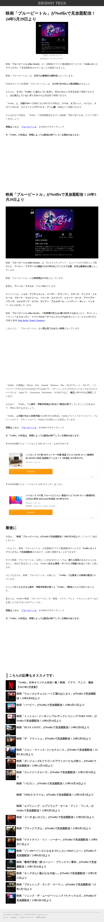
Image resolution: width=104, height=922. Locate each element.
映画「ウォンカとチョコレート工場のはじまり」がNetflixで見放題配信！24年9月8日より (56, 696)
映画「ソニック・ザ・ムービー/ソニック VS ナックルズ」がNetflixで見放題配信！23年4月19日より (56, 898)
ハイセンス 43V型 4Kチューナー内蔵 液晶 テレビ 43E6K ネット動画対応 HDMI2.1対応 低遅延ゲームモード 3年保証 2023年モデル (60, 456)
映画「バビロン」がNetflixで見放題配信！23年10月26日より (51, 783)
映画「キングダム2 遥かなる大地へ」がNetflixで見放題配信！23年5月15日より (57, 875)
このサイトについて (26, 917)
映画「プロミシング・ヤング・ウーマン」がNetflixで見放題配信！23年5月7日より (56, 887)
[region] (52, 162)
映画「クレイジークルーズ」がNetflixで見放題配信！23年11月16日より (56, 774)
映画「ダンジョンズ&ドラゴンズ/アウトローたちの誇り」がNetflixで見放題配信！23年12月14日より (56, 763)
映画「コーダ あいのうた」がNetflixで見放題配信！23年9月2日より (55, 817)
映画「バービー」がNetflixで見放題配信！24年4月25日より (51, 704)
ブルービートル (29, 127)
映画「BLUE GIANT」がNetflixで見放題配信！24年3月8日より (53, 727)
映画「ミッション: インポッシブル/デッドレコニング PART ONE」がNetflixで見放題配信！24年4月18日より (57, 718)
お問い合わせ (41, 917)
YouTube (14, 917)
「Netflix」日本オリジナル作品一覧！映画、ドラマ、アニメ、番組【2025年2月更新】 (55, 685)
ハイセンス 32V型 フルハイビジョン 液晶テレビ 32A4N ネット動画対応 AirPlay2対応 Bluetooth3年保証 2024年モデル (60, 497)
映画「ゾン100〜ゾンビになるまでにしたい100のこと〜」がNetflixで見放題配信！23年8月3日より (56, 853)
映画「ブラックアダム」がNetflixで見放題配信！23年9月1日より (54, 828)
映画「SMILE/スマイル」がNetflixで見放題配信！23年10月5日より (55, 794)
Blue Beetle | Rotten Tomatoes (31, 320)
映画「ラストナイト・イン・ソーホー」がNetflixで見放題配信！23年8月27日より (57, 842)
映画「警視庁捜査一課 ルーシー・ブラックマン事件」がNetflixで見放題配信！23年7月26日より (57, 864)
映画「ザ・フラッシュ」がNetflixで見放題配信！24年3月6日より (54, 738)
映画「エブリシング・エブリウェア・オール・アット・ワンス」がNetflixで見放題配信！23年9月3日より (55, 808)
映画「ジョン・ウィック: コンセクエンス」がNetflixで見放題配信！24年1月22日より (57, 752)
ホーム (5, 917)
